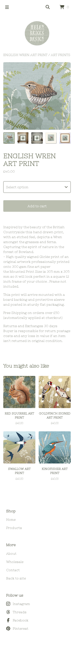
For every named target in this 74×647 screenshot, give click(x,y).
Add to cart (37, 206)
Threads (20, 612)
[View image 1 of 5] (9, 138)
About (11, 553)
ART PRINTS (60, 55)
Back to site (16, 578)
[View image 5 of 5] (65, 138)
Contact (13, 570)
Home (11, 519)
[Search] (47, 7)
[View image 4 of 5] (51, 138)
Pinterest (20, 628)
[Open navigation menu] (7, 7)
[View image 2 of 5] (23, 138)
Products (14, 528)
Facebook (20, 620)
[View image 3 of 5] (37, 138)
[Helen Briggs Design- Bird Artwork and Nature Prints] (37, 33)
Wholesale (14, 562)
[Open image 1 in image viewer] (37, 96)
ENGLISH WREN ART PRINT (25, 55)
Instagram (21, 604)
